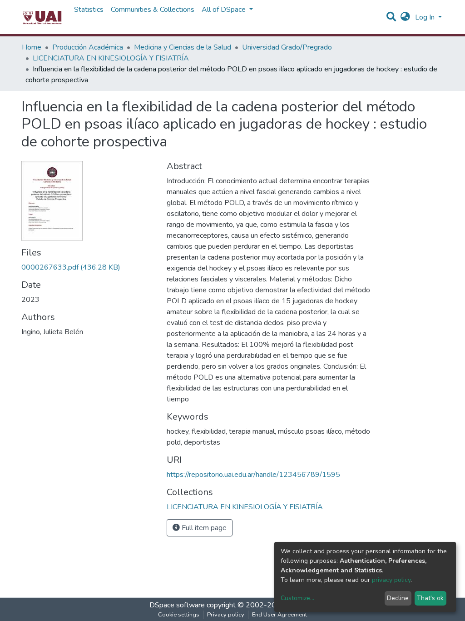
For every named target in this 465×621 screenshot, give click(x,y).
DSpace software (177, 605)
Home (31, 47)
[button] (405, 17)
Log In (425, 17)
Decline (398, 598)
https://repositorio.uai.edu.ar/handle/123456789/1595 (253, 475)
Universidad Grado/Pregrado (287, 47)
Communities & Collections (152, 10)
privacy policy (391, 580)
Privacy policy (225, 615)
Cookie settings (178, 615)
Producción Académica (87, 47)
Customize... (297, 598)
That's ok (430, 598)
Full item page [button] (203, 528)
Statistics (89, 10)
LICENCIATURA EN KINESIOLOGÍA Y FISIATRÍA (111, 58)
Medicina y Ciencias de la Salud (182, 47)
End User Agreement (279, 615)
